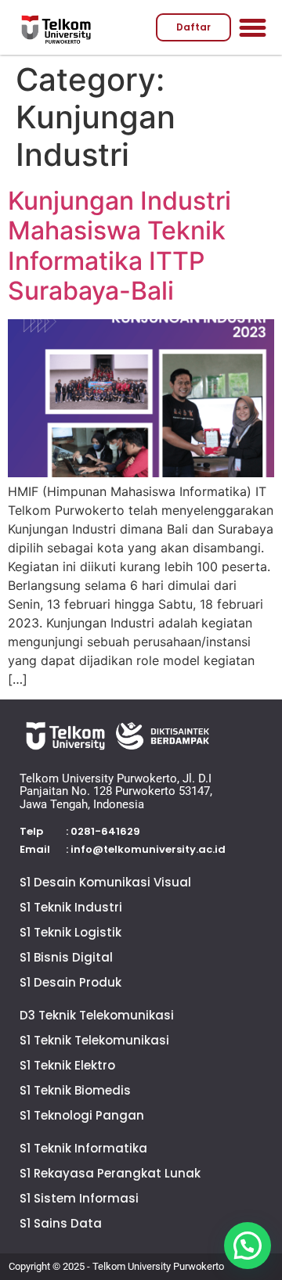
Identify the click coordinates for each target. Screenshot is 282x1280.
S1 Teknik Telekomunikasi (94, 1040)
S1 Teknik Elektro (67, 1065)
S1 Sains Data (61, 1223)
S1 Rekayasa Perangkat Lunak (110, 1173)
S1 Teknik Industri (71, 907)
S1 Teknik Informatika (83, 1148)
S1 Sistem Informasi (79, 1198)
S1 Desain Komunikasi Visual (105, 882)
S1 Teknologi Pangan (82, 1115)
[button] (253, 27)
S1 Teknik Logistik (70, 932)
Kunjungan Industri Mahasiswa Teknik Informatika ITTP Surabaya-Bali (119, 245)
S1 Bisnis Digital (66, 957)
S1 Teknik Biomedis (75, 1090)
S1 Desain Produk (70, 982)
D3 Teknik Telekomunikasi (97, 1015)
